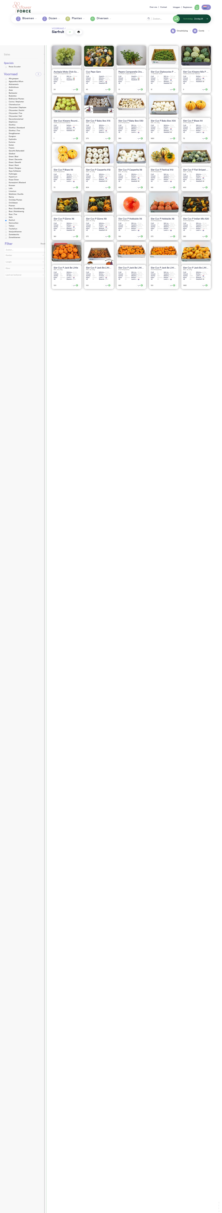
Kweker (9, 255)
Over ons (153, 7)
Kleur (8, 268)
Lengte (9, 262)
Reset (43, 244)
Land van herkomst (13, 275)
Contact (163, 7)
